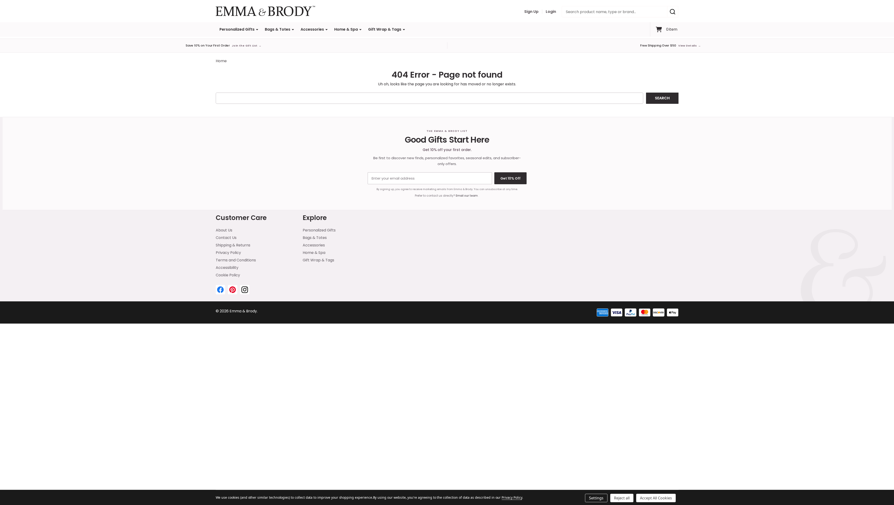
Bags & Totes (277, 29)
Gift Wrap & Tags (384, 29)
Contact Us (226, 237)
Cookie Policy (228, 275)
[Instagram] (244, 289)
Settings (596, 498)
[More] (257, 29)
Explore (315, 217)
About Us (224, 230)
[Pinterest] (232, 289)
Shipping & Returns (233, 245)
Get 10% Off (510, 178)
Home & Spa (346, 29)
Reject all (622, 498)
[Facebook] (220, 289)
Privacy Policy (228, 252)
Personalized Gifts (237, 29)
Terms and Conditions (236, 260)
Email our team (467, 196)
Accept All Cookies (656, 498)
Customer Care (241, 217)
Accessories (312, 29)
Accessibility (227, 267)
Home (221, 61)
